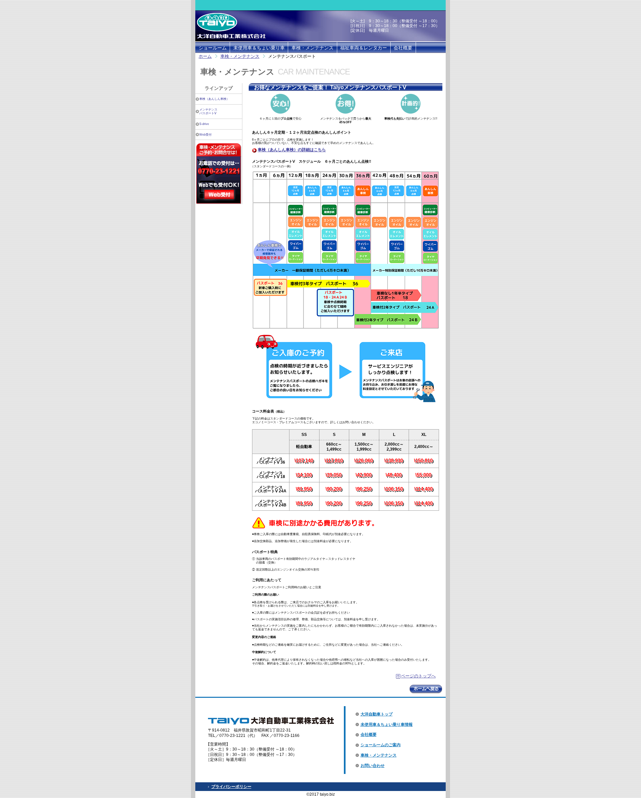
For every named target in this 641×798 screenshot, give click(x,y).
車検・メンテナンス (312, 47)
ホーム (205, 56)
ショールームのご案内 (381, 745)
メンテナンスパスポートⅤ (208, 111)
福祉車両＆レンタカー (363, 47)
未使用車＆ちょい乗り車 (259, 47)
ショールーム (213, 47)
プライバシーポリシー (231, 786)
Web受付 (205, 134)
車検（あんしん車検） (214, 99)
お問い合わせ (373, 765)
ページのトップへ (418, 675)
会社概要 (403, 47)
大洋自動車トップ (377, 714)
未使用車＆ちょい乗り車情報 (387, 724)
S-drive (204, 124)
